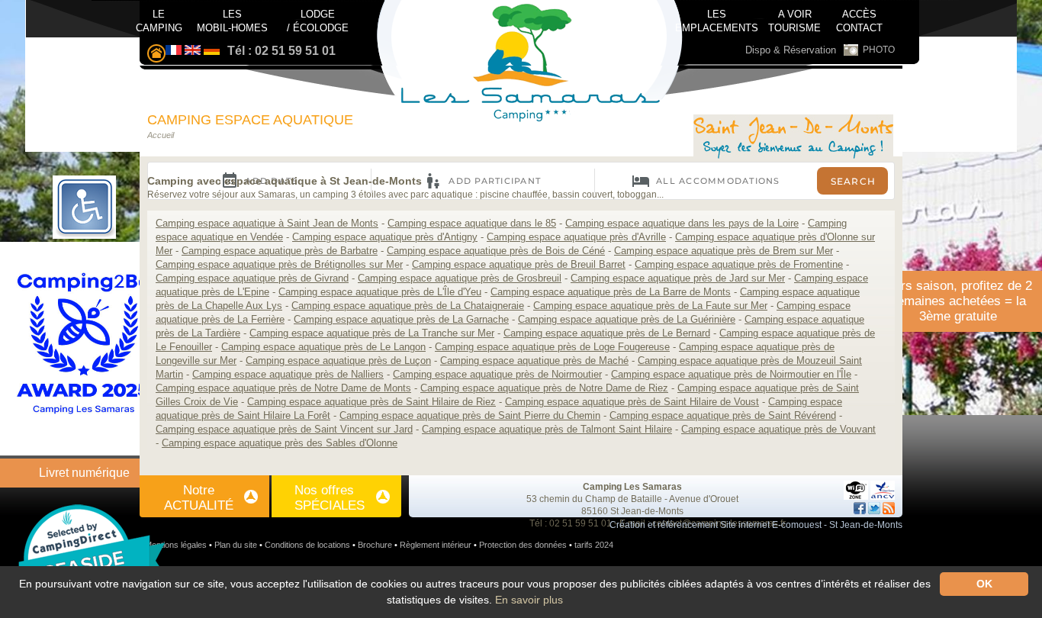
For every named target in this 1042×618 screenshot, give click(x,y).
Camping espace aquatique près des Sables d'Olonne (279, 443)
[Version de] (212, 50)
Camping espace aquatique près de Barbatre (280, 250)
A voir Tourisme (794, 19)
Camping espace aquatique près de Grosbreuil (459, 278)
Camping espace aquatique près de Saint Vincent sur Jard (284, 429)
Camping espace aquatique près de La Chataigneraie (407, 305)
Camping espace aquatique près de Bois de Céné (496, 250)
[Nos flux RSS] (889, 508)
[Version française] (174, 50)
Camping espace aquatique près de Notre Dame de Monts (283, 388)
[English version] (193, 50)
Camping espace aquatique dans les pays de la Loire (682, 223)
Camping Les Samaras (632, 486)
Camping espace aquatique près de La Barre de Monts (610, 292)
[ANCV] (882, 486)
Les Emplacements (716, 17)
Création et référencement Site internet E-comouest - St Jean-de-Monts (755, 525)
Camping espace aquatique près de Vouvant (778, 429)
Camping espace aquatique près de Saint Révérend (722, 415)
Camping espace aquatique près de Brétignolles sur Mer (279, 264)
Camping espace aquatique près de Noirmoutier (497, 374)
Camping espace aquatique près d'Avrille (576, 237)
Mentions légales (176, 544)
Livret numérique (84, 472)
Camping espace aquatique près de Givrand (252, 278)
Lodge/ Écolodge (318, 19)
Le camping (159, 19)
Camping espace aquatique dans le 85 (472, 223)
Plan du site (235, 544)
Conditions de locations (307, 544)
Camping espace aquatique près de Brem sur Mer (723, 250)
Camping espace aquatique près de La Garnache (401, 319)
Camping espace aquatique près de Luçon (338, 360)
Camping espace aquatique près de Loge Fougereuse (552, 346)
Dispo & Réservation (790, 50)
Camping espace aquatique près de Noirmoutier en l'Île (731, 374)
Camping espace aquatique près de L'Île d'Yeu (379, 292)
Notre (198, 498)
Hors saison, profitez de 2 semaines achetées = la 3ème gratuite (958, 300)
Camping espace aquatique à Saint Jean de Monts (267, 223)
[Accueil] (793, 138)
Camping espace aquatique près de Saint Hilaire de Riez (371, 401)
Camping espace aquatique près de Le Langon (323, 346)
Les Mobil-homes (232, 19)
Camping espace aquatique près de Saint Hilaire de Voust (632, 401)
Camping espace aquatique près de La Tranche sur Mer (371, 333)
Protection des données (523, 544)
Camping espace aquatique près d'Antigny (385, 237)
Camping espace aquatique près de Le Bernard (606, 333)
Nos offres (329, 498)
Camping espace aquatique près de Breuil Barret (519, 264)
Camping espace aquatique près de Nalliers (288, 374)
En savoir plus (529, 600)
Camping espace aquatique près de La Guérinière (626, 319)
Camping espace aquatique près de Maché (534, 360)
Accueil (160, 135)
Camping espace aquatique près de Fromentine (739, 264)
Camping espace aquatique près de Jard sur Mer (678, 278)
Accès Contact (859, 17)
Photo (879, 49)
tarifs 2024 (593, 544)
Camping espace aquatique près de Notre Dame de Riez (544, 388)
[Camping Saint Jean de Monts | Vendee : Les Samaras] (156, 55)
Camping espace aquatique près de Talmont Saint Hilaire (547, 429)
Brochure (375, 544)
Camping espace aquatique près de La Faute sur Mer (650, 305)
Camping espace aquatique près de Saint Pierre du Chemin (469, 415)
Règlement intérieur (435, 544)
